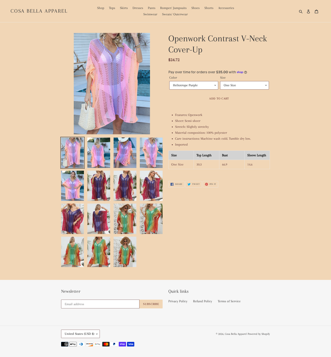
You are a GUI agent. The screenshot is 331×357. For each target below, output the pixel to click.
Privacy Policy (177, 301)
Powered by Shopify (259, 333)
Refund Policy (202, 301)
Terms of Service (229, 301)
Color (173, 77)
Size (223, 77)
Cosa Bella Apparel (39, 11)
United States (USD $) (79, 334)
